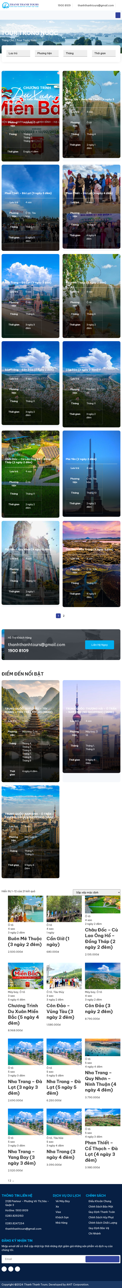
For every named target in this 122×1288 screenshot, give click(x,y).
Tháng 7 (26, 753)
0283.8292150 (14, 1215)
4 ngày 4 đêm (29, 771)
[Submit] (102, 1259)
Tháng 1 (27, 134)
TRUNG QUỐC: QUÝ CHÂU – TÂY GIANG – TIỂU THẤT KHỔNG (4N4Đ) (28, 710)
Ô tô (36, 122)
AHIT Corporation (77, 1284)
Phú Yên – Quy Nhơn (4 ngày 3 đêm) (28, 549)
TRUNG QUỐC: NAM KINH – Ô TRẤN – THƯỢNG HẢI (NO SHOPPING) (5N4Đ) (29, 815)
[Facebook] (4, 1269)
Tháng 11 (30, 401)
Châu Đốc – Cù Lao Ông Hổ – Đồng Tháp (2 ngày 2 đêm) (28, 460)
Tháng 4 (91, 134)
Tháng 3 (90, 749)
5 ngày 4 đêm (30, 151)
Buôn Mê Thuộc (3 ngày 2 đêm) (86, 282)
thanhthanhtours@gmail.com (36, 644)
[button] (118, 5)
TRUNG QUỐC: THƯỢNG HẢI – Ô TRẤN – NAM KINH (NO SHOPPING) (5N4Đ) (91, 710)
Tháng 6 (30, 314)
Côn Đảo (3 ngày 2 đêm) (82, 369)
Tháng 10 (92, 492)
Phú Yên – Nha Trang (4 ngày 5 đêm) (89, 549)
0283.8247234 (14, 1223)
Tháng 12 (28, 141)
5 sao (28, 291)
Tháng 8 (26, 757)
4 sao (90, 111)
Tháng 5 (26, 746)
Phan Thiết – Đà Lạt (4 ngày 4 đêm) (89, 193)
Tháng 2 (27, 137)
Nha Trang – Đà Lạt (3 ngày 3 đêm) (28, 282)
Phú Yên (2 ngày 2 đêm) (81, 459)
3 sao (26, 111)
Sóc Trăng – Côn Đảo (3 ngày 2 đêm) (29, 369)
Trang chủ (8, 40)
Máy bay (28, 122)
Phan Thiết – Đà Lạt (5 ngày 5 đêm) (28, 193)
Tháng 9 (30, 226)
